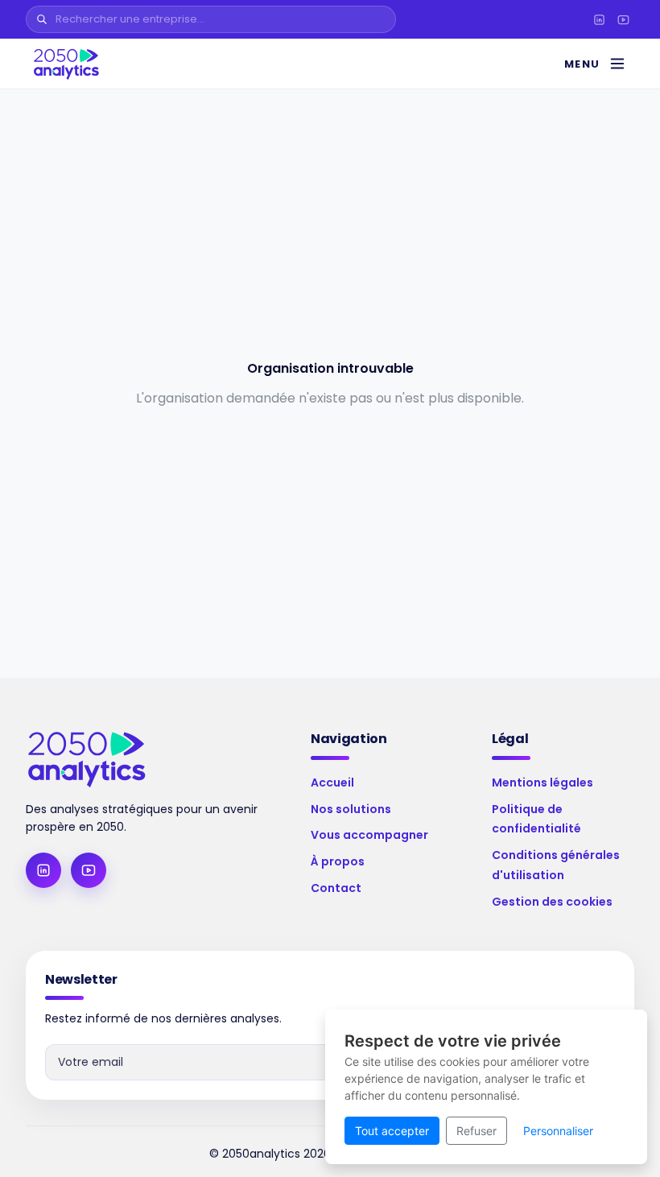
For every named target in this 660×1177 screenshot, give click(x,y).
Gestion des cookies (552, 902)
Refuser (476, 1131)
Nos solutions (351, 809)
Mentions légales (542, 782)
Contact (336, 888)
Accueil (332, 782)
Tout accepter (392, 1131)
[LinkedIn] (599, 19)
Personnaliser (558, 1131)
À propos (338, 861)
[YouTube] (623, 19)
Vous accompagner (369, 835)
